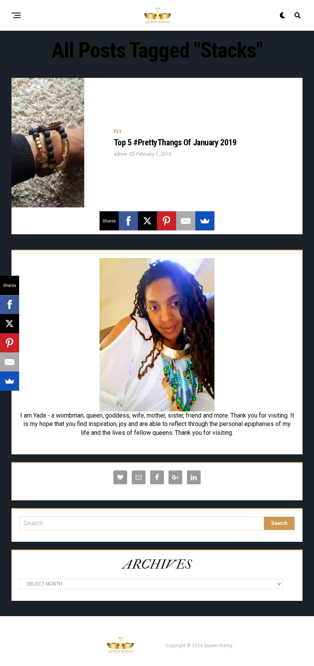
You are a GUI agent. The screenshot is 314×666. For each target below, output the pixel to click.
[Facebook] (128, 220)
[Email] (185, 220)
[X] (147, 220)
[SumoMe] (204, 220)
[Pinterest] (166, 220)
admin (120, 154)
